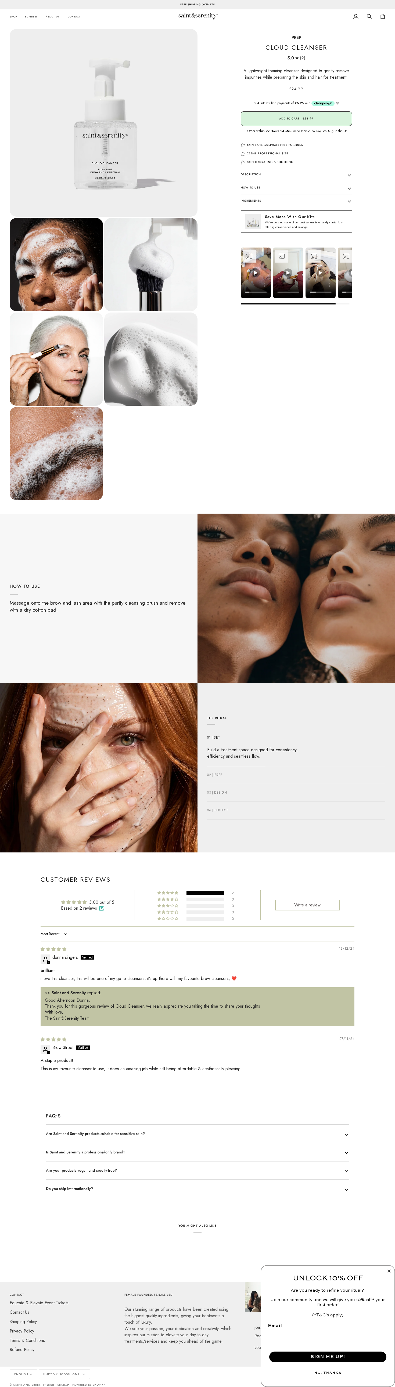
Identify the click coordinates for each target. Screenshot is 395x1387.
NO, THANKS (328, 1373)
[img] (53, 949)
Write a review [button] (307, 905)
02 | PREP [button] (214, 775)
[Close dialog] (389, 1271)
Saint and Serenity (29, 1385)
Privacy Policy (22, 1331)
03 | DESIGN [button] (217, 792)
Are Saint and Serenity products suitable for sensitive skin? (95, 1133)
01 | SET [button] (213, 737)
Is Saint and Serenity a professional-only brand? (85, 1152)
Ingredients (251, 201)
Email (275, 1325)
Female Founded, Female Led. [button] (148, 1295)
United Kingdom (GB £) (62, 1374)
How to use (250, 188)
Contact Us (19, 1312)
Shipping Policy (23, 1322)
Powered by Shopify (88, 1385)
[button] (15, 16)
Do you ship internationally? (69, 1188)
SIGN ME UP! (328, 1357)
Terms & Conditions (27, 1340)
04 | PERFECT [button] (218, 810)
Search (63, 1385)
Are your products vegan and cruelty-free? (81, 1170)
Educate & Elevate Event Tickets (39, 1303)
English (21, 1374)
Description (251, 174)
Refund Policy (22, 1349)
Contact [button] (17, 1295)
